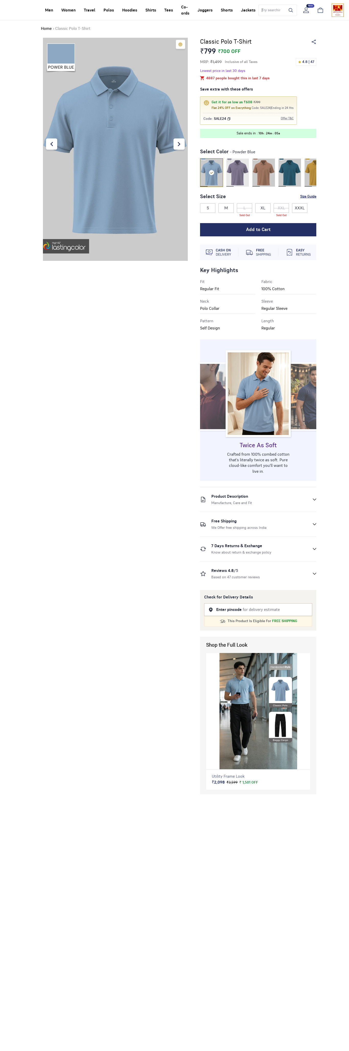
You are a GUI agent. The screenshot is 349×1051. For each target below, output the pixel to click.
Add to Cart (258, 229)
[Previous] (51, 144)
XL (263, 208)
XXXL (300, 208)
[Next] (179, 144)
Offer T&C (287, 118)
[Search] (289, 10)
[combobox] (271, 10)
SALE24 (220, 119)
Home (46, 29)
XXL (281, 209)
